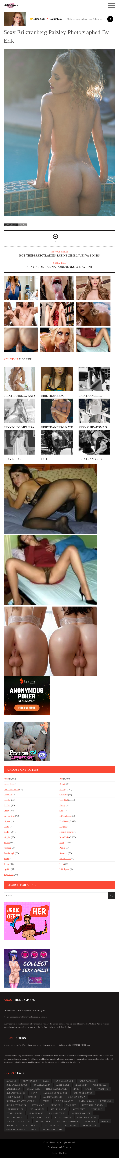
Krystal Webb (43, 1121)
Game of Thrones (16, 1105)
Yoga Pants (8, 874)
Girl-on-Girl (9, 816)
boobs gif (70, 1125)
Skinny (7, 858)
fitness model (15, 1113)
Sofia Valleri (89, 1125)
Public (62, 848)
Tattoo (6, 864)
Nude (62, 842)
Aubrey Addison (52, 1097)
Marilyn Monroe (81, 1113)
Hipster (7, 821)
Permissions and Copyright (59, 1147)
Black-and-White (11, 789)
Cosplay (7, 800)
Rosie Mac (106, 1101)
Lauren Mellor (15, 1109)
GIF (61, 811)
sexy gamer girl (64, 1081)
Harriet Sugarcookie (55, 1093)
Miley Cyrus (13, 1097)
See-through (9, 853)
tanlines (71, 1105)
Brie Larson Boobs (17, 1085)
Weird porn (64, 869)
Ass (61, 779)
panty (46, 1101)
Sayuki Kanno (59, 1109)
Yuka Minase (36, 1113)
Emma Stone (33, 1089)
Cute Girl (64, 800)
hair (76, 1089)
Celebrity (64, 795)
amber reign (14, 1089)
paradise (103, 1089)
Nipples (7, 837)
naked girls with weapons (22, 1101)
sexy (34, 1093)
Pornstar (7, 848)
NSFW (7, 842)
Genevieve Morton (67, 1121)
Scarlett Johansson (18, 1121)
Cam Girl (8, 795)
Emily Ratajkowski (57, 1089)
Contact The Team (59, 1153)
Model (23, 225)
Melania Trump (76, 1097)
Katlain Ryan (86, 1101)
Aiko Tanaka (30, 1081)
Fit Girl (7, 805)
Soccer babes (65, 858)
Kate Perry (79, 1109)
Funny (62, 805)
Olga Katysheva (16, 1129)
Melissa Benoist (15, 1117)
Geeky (6, 811)
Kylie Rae (96, 1109)
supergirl (89, 1121)
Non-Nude (64, 837)
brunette (12, 1125)
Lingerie (63, 827)
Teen (62, 864)
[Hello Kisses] (45, 5)
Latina (6, 827)
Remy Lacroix (31, 1125)
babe (45, 1081)
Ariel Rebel (62, 1085)
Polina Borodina (86, 1117)
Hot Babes (64, 821)
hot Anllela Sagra (93, 1105)
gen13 (104, 1121)
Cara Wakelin (87, 1081)
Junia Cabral (37, 1109)
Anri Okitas (99, 1085)
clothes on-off (64, 1101)
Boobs (62, 789)
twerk (88, 1089)
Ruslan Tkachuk (16, 1093)
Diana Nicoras (57, 1113)
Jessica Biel (38, 1105)
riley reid (81, 1085)
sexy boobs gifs (40, 1117)
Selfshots (63, 853)
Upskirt (7, 869)
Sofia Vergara (63, 1117)
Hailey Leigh (52, 1125)
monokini (31, 1097)
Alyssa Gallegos (52, 1129)
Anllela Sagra (42, 1085)
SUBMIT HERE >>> (81, 1045)
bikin (34, 1129)
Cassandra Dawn (83, 1093)
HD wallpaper (66, 816)
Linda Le (55, 1105)
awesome (12, 1081)
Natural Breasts (66, 832)
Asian (6, 779)
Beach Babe (9, 784)
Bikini (62, 784)
